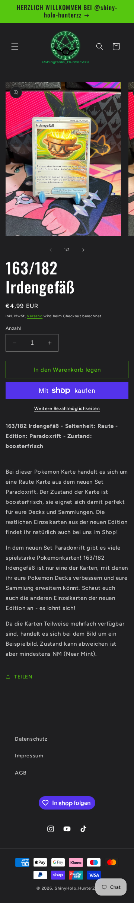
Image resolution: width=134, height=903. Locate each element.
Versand (34, 316)
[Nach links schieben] (50, 250)
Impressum (29, 756)
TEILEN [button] (23, 677)
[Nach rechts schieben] (83, 250)
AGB (21, 773)
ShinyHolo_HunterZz (76, 888)
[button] (15, 46)
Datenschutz (31, 739)
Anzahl (13, 328)
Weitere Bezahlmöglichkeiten (67, 408)
